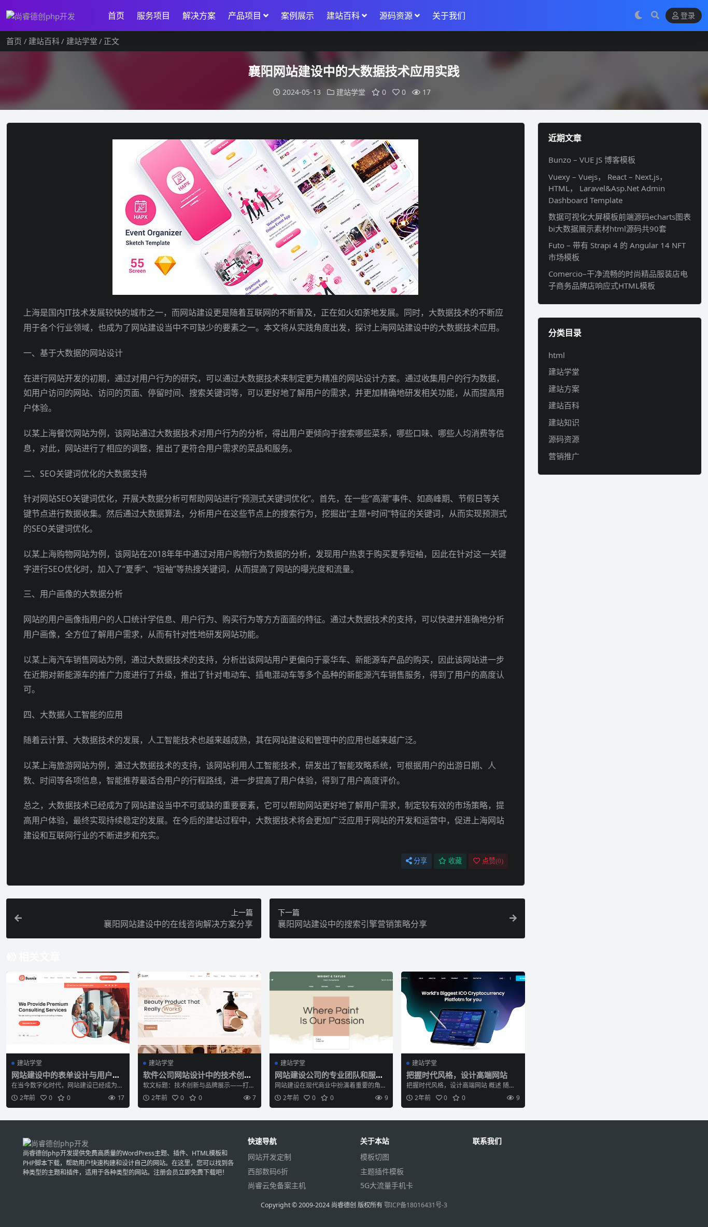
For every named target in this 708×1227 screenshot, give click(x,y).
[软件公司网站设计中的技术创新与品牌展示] (199, 1013)
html (556, 355)
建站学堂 (81, 41)
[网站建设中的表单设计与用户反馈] (68, 1013)
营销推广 (563, 456)
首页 (116, 15)
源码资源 (396, 15)
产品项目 (244, 15)
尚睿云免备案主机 (277, 1185)
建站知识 (563, 422)
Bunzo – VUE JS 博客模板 (591, 159)
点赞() (492, 861)
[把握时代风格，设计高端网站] (463, 1013)
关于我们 (448, 15)
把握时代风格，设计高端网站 (456, 1074)
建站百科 (343, 15)
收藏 (455, 861)
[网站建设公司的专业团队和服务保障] (331, 1013)
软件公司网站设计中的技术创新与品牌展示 (197, 1079)
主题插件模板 (382, 1171)
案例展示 (297, 15)
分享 (420, 861)
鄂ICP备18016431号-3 (415, 1205)
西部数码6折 (268, 1171)
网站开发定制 (269, 1157)
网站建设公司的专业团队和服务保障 (329, 1079)
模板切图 (374, 1157)
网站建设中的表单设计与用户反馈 (65, 1079)
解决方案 (199, 15)
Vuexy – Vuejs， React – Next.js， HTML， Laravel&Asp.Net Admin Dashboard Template (607, 188)
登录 (688, 16)
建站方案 (563, 388)
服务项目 (153, 15)
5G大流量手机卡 (386, 1185)
